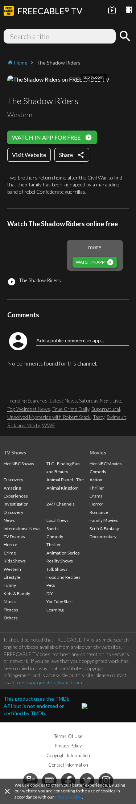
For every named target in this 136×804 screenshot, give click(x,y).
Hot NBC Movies (106, 463)
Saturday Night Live (100, 400)
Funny (10, 585)
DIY (49, 593)
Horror (10, 544)
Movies (98, 452)
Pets (50, 585)
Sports (52, 528)
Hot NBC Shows (19, 463)
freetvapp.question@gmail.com (49, 682)
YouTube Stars (60, 601)
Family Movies (104, 520)
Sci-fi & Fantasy (104, 528)
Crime (10, 553)
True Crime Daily (70, 409)
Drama (96, 496)
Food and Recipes (63, 577)
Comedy (54, 536)
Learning (54, 610)
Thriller (53, 544)
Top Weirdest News (28, 409)
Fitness (11, 610)
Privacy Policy (68, 797)
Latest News (63, 400)
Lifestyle (12, 577)
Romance (99, 512)
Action (96, 479)
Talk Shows (56, 569)
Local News (57, 520)
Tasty (98, 417)
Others (11, 617)
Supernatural (105, 409)
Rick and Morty (23, 425)
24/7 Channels (60, 504)
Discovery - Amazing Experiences (16, 488)
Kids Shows (15, 561)
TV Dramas (14, 536)
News (9, 520)
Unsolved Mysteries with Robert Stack (49, 417)
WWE (48, 425)
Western (12, 569)
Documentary (103, 536)
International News (22, 528)
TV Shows (15, 452)
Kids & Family (17, 593)
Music (10, 601)
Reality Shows (59, 561)
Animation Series (63, 553)
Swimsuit (116, 417)
